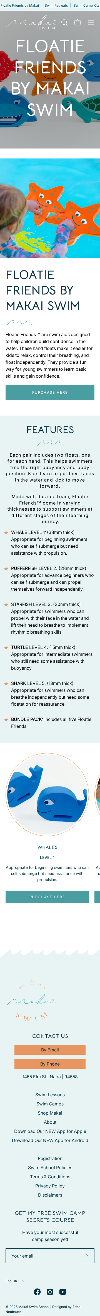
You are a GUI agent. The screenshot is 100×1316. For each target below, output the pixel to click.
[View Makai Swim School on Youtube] (63, 1292)
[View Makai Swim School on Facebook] (37, 1292)
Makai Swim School (33, 1307)
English (11, 1281)
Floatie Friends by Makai (20, 5)
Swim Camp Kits (86, 5)
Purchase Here (47, 897)
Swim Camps (50, 1104)
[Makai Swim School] (33, 22)
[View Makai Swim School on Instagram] (50, 1292)
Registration (50, 1158)
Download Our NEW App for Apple (50, 1131)
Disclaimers (50, 1195)
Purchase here (50, 392)
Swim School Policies (50, 1167)
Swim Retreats (56, 5)
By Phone (50, 1064)
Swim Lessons (50, 1094)
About (50, 1122)
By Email (50, 1050)
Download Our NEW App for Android (50, 1140)
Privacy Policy (50, 1186)
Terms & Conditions (50, 1176)
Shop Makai (50, 1113)
